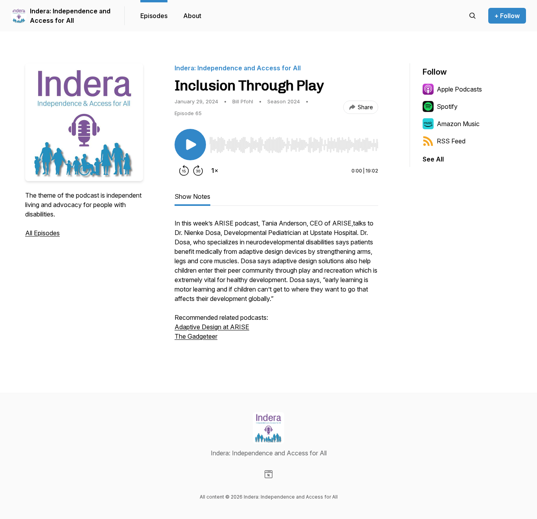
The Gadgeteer (196, 336)
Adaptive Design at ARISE (212, 327)
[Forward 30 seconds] (198, 170)
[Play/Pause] (190, 144)
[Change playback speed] (215, 170)
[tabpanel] (276, 283)
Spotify (447, 106)
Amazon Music (458, 124)
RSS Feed (451, 141)
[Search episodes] (472, 15)
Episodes (153, 16)
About (192, 16)
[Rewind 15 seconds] (183, 170)
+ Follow (507, 16)
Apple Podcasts (459, 89)
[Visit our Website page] (268, 474)
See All (433, 159)
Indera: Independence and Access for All (70, 15)
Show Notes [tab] (192, 196)
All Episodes (42, 233)
